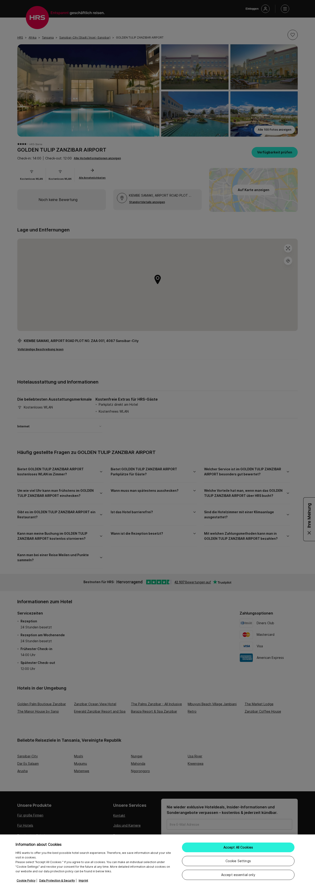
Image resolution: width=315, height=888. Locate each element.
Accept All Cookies (238, 847)
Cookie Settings (238, 861)
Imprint (83, 880)
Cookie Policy (26, 880)
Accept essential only (238, 875)
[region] (157, 861)
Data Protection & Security (57, 880)
